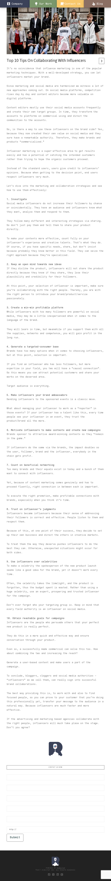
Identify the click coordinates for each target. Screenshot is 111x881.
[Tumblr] (62, 874)
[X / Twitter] (53, 874)
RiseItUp (61, 868)
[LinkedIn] (58, 874)
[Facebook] (49, 874)
